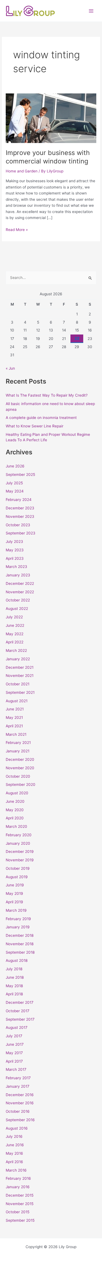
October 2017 (17, 1011)
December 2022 (20, 583)
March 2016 (16, 1170)
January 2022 (18, 659)
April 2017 (14, 1061)
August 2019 (17, 877)
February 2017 (18, 1078)
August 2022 (17, 608)
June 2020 (15, 801)
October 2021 (17, 684)
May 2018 (14, 986)
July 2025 (14, 483)
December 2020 (20, 759)
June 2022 (15, 625)
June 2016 (15, 1145)
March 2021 (16, 734)
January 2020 (18, 843)
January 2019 (18, 927)
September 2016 (20, 1120)
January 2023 (18, 575)
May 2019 (14, 893)
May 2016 (14, 1153)
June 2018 (15, 977)
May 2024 (15, 491)
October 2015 (17, 1212)
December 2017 (19, 1002)
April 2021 (14, 726)
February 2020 (19, 835)
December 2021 (19, 667)
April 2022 (14, 642)
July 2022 (14, 617)
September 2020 (20, 784)
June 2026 (15, 466)
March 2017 (16, 1069)
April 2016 (14, 1162)
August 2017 (16, 1027)
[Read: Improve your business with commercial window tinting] (51, 118)
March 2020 (16, 826)
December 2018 (19, 935)
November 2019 (20, 860)
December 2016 (20, 1095)
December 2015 (19, 1195)
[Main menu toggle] (91, 10)
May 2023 (15, 550)
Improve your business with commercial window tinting (48, 157)
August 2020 (17, 793)
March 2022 (16, 650)
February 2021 (18, 742)
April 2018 (14, 994)
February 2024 (19, 499)
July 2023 (14, 541)
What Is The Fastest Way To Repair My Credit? (47, 395)
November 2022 (20, 592)
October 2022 (18, 600)
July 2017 (14, 1036)
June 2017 (15, 1044)
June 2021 (15, 709)
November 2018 (19, 944)
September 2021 (20, 692)
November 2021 (19, 675)
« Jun (10, 368)
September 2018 (20, 952)
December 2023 (20, 508)
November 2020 (20, 768)
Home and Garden (22, 171)
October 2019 (18, 868)
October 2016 (18, 1111)
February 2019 (18, 919)
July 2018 (14, 969)
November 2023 (20, 516)
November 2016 (20, 1103)
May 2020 (15, 810)
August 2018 (16, 960)
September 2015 (20, 1220)
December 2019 (20, 851)
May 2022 (14, 634)
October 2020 (18, 776)
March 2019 (16, 910)
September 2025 (20, 474)
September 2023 (20, 533)
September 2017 (20, 1019)
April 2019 (14, 902)
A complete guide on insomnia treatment (41, 417)
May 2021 (14, 717)
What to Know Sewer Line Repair (34, 426)
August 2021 (16, 701)
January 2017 (17, 1086)
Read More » (17, 229)
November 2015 (19, 1204)
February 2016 (18, 1178)
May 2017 (14, 1053)
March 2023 (16, 566)
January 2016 (18, 1187)
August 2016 (17, 1128)
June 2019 (15, 885)
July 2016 (14, 1136)
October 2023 (18, 525)
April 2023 (15, 558)
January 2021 (17, 751)
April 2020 (15, 818)
